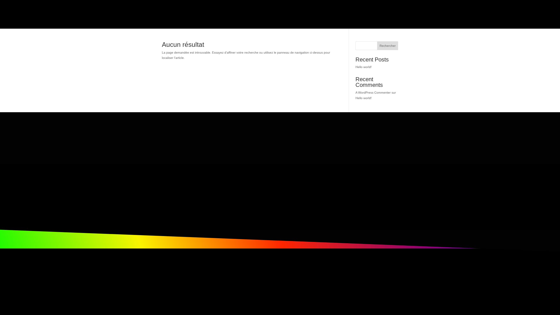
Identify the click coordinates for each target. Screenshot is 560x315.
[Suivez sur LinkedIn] (262, 195)
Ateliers (298, 11)
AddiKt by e (318, 11)
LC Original (346, 11)
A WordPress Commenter (373, 92)
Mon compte (388, 11)
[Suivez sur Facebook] (227, 195)
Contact (366, 11)
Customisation (256, 11)
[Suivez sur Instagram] (245, 195)
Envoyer (373, 134)
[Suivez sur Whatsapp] (236, 195)
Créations (228, 11)
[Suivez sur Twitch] (253, 195)
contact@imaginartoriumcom (176, 217)
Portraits (280, 11)
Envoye (338, 146)
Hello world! (363, 67)
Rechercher (388, 45)
